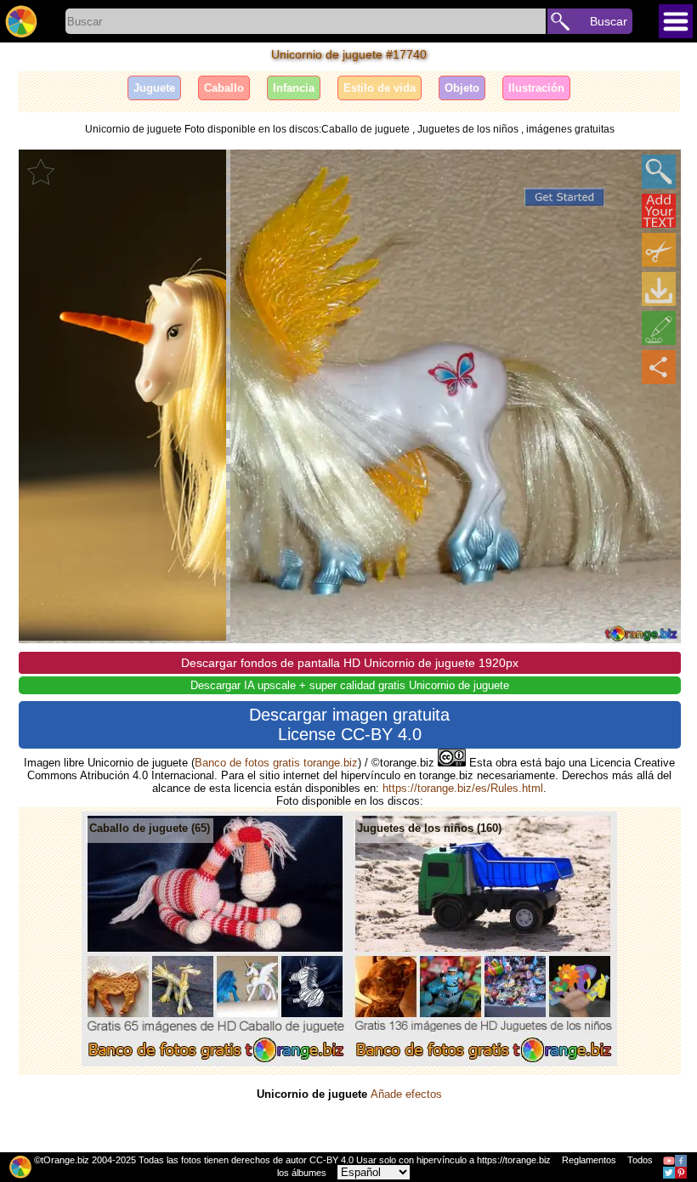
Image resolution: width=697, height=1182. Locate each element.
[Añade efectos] (659, 328)
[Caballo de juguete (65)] (215, 1062)
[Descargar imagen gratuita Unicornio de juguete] (659, 289)
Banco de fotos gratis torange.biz (276, 762)
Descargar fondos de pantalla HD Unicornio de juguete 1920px (349, 663)
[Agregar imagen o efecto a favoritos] (41, 172)
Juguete (154, 88)
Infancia (293, 88)
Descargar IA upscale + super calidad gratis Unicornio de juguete (349, 685)
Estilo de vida (379, 88)
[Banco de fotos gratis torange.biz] (21, 21)
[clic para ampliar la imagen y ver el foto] (659, 172)
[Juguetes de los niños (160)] (483, 1062)
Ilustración (536, 88)
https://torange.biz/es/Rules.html (462, 788)
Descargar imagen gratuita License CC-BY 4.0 (349, 724)
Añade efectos (406, 1094)
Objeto (462, 88)
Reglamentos (589, 1160)
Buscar (608, 21)
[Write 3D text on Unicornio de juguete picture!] (659, 211)
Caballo (224, 88)
